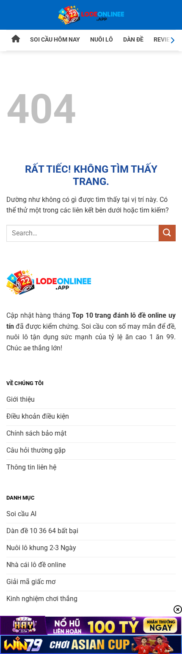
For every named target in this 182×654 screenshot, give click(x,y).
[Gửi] (167, 233)
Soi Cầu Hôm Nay (55, 39)
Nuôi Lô (101, 39)
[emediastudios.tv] (91, 15)
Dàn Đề (133, 39)
